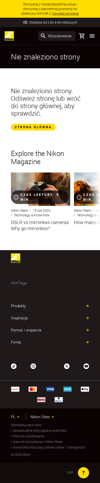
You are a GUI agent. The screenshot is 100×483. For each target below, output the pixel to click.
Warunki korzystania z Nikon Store (37, 441)
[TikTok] (14, 365)
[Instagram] (33, 365)
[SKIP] (83, 472)
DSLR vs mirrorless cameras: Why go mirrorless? (40, 225)
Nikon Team (19, 210)
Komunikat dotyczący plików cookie (38, 447)
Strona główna (33, 127)
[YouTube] (86, 365)
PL (13, 416)
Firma (16, 342)
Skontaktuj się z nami (26, 425)
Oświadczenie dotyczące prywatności (40, 430)
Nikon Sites (40, 416)
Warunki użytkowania (28, 436)
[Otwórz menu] (92, 36)
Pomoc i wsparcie (26, 330)
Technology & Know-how (32, 215)
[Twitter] (67, 365)
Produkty (18, 305)
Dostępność (76, 447)
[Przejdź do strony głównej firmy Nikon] (9, 36)
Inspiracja (19, 318)
